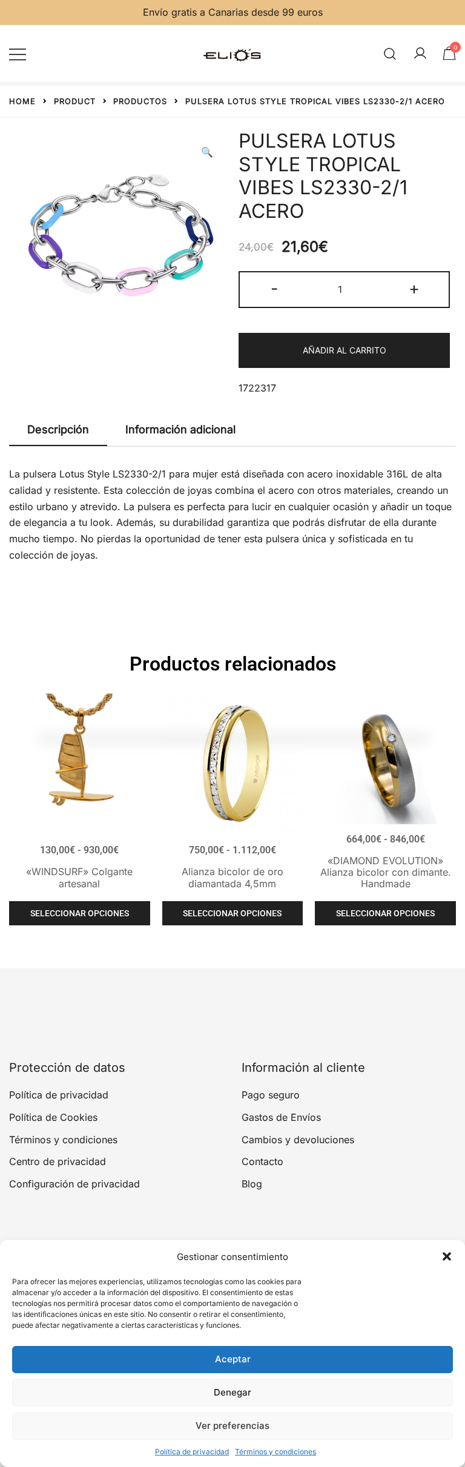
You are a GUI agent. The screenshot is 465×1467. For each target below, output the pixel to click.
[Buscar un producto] (390, 53)
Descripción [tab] (58, 429)
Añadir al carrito (344, 350)
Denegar (232, 1392)
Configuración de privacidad (74, 1184)
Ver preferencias (232, 1425)
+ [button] (414, 288)
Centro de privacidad (57, 1161)
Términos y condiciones (275, 1451)
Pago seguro (271, 1095)
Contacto (262, 1161)
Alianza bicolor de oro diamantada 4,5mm (232, 877)
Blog (252, 1184)
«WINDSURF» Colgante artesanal (79, 877)
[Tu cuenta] (420, 54)
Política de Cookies (53, 1117)
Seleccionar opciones (79, 913)
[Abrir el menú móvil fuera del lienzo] (17, 53)
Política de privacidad (192, 1451)
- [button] (275, 288)
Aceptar (233, 1359)
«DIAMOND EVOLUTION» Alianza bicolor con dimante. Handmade (385, 872)
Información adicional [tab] (180, 429)
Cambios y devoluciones (298, 1140)
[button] (447, 1256)
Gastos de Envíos (281, 1117)
